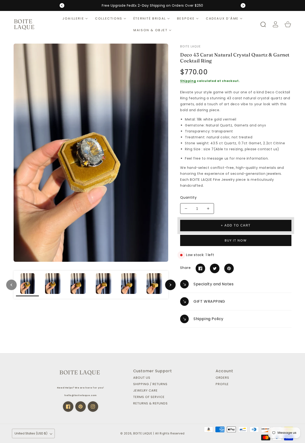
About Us (141, 378)
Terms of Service (149, 397)
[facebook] (68, 406)
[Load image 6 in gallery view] (154, 284)
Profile (222, 384)
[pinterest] (80, 406)
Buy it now (236, 240)
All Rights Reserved (170, 433)
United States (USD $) (31, 433)
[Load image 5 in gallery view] (128, 284)
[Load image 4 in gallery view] (103, 284)
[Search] (263, 24)
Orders (222, 378)
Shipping (188, 81)
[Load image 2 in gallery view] (52, 284)
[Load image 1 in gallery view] (27, 284)
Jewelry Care (145, 391)
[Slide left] (11, 285)
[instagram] (93, 406)
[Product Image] (91, 153)
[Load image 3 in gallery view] (78, 284)
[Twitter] (214, 268)
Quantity (188, 197)
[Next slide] (243, 5)
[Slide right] (170, 285)
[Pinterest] (229, 268)
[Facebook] (200, 268)
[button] (75, 18)
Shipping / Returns (150, 384)
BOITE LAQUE (142, 433)
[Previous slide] (62, 5)
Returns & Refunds (150, 404)
